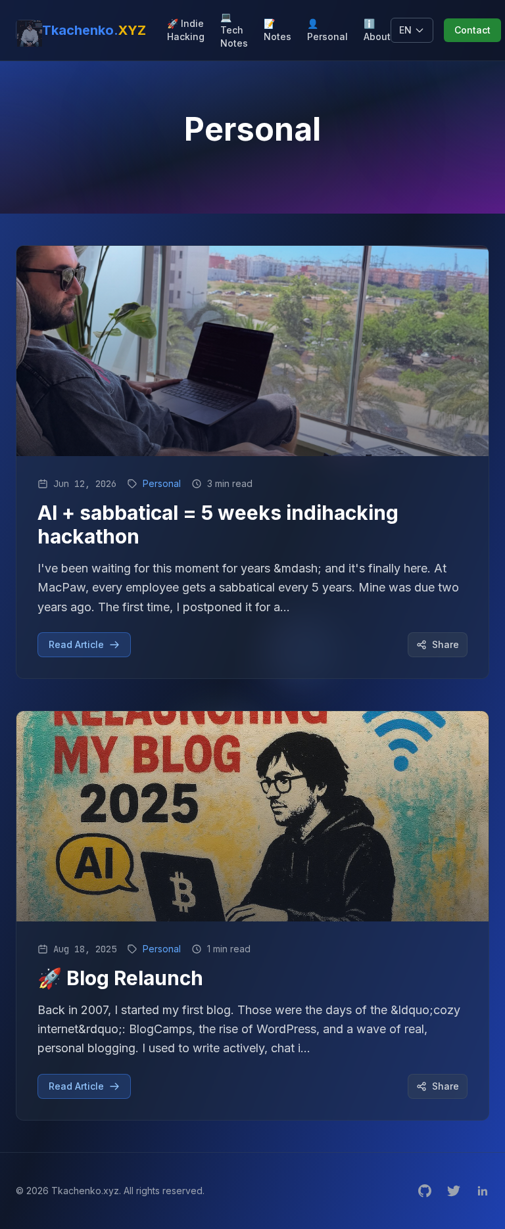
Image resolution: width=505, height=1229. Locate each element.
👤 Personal (327, 30)
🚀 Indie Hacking (185, 30)
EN (405, 29)
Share (445, 644)
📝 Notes (277, 30)
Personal (162, 483)
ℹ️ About (377, 30)
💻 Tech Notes (234, 30)
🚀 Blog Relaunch (120, 978)
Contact (472, 29)
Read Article (76, 644)
